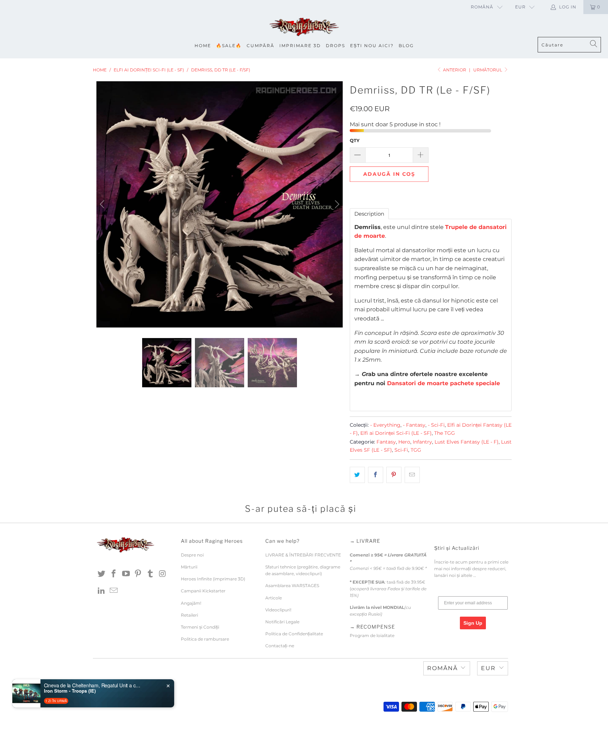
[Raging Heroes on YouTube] (126, 574)
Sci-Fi (401, 450)
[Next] (336, 204)
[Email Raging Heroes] (114, 591)
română (482, 6)
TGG (416, 450)
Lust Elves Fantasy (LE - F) (467, 442)
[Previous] (103, 204)
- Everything (385, 425)
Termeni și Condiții (200, 627)
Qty (355, 140)
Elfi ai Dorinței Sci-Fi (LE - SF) (396, 433)
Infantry (422, 442)
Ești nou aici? (372, 45)
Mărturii (189, 567)
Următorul (488, 69)
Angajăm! (191, 603)
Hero (404, 442)
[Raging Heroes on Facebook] (114, 574)
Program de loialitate (372, 635)
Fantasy (386, 442)
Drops (335, 45)
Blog (406, 45)
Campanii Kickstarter (203, 590)
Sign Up (472, 623)
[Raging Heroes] (304, 27)
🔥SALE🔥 (229, 45)
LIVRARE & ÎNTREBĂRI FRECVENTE (303, 555)
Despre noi (192, 555)
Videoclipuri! (278, 609)
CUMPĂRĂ (260, 45)
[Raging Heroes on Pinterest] (138, 574)
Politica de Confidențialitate (294, 633)
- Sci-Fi (436, 425)
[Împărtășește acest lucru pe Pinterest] (393, 475)
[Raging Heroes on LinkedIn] (101, 591)
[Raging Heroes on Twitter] (101, 574)
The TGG (444, 433)
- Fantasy (414, 425)
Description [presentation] (369, 213)
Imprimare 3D (300, 45)
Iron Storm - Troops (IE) (70, 691)
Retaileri (189, 615)
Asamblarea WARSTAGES (292, 585)
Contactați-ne (279, 645)
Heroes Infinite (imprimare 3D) (213, 578)
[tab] (369, 213)
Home (203, 45)
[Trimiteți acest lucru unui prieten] (412, 475)
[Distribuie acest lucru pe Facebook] (375, 475)
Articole (273, 597)
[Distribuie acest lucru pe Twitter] (357, 475)
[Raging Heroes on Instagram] (162, 574)
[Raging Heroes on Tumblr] (150, 574)
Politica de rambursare (205, 639)
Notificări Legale (282, 621)
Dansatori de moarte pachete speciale (443, 383)
